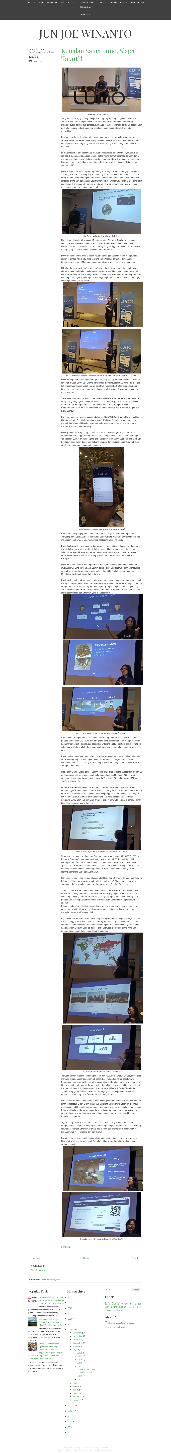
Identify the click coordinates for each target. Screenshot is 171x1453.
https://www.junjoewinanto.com (121, 1323)
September (77, 1343)
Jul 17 (79, 1366)
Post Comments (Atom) (51, 1279)
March (75, 1393)
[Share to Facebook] (69, 1247)
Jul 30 (79, 1356)
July (74, 1349)
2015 (70, 1416)
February (76, 1396)
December (77, 1332)
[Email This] (62, 1247)
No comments (36, 61)
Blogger (85, 14)
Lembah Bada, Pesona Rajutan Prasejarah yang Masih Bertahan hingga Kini (50, 1322)
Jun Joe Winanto (85, 33)
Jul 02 (79, 1379)
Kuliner (113, 3)
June (75, 1383)
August (76, 1346)
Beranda (31, 3)
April (75, 1389)
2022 (70, 1308)
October (76, 1339)
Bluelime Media (71, 1450)
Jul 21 (79, 1363)
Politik (123, 3)
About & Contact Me (48, 3)
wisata (131, 1307)
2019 (70, 1324)
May (75, 1386)
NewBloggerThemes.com (104, 1450)
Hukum (140, 3)
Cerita (132, 3)
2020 (70, 1319)
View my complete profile (116, 1327)
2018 (70, 1329)
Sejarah (84, 3)
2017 (70, 1405)
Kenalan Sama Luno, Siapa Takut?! (97, 54)
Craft (63, 3)
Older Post (136, 1258)
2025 (70, 1297)
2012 (70, 1432)
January (76, 1400)
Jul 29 (79, 1359)
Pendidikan (85, 7)
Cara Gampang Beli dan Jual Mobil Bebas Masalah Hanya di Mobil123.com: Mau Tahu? (51, 1300)
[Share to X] (67, 1247)
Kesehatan (73, 3)
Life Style (103, 3)
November (77, 1336)
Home (86, 1258)
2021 (70, 1313)
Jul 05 (79, 1376)
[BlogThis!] (64, 1247)
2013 (70, 1427)
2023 (70, 1302)
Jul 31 (79, 1353)
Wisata (93, 3)
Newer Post (35, 1258)
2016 (70, 1411)
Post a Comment (37, 1270)
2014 (70, 1421)
